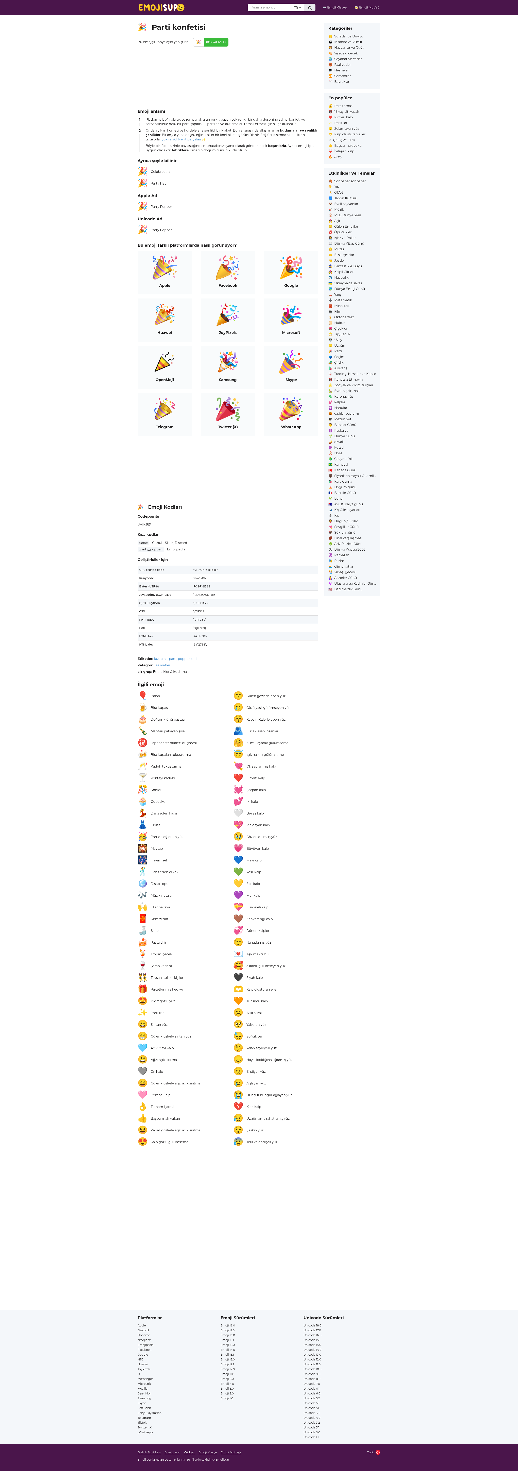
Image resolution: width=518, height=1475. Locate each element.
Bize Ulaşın (172, 1452)
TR (296, 8)
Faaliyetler (162, 665)
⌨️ (335, 7)
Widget (189, 1452)
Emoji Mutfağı (231, 1452)
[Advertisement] (228, 77)
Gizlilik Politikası (149, 1452)
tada (194, 659)
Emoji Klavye (207, 1452)
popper (184, 659)
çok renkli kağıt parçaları (182, 139)
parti (172, 659)
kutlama (161, 659)
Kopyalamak (216, 42)
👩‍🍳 (367, 7)
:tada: (143, 543)
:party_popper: (150, 549)
